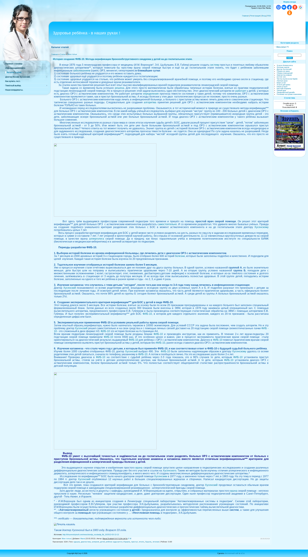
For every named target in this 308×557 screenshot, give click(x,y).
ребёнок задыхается (114, 542)
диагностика (86, 542)
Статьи (63, 54)
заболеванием (81, 70)
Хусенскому (261, 227)
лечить (141, 542)
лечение (156, 542)
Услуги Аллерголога (285, 65)
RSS (269, 16)
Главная (245, 16)
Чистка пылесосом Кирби (287, 79)
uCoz (243, 553)
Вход (264, 16)
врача (138, 467)
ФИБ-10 (147, 313)
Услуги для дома (283, 85)
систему (214, 64)
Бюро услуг (281, 83)
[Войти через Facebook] (289, 7)
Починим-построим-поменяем (289, 94)
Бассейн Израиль (284, 88)
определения (151, 93)
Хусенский (69, 287)
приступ (134, 542)
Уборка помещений (284, 73)
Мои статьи (72, 54)
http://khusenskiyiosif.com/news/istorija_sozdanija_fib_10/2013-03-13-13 (91, 534)
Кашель (148, 542)
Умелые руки (282, 81)
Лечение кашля (283, 67)
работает (240, 90)
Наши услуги (282, 87)
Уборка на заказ (283, 71)
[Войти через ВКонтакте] (284, 7)
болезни (180, 256)
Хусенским (160, 476)
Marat (82, 538)
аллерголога (96, 238)
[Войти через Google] (300, 7)
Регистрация (255, 16)
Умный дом (281, 90)
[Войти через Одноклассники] (289, 12)
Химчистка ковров (284, 75)
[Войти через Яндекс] (294, 7)
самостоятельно (167, 224)
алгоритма (150, 102)
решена (119, 88)
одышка (76, 542)
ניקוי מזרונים (281, 77)
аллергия (95, 542)
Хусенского (169, 470)
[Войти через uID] (278, 7)
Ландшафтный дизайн (286, 92)
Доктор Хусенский (284, 69)
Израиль (126, 542)
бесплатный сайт (232, 553)
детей (102, 542)
